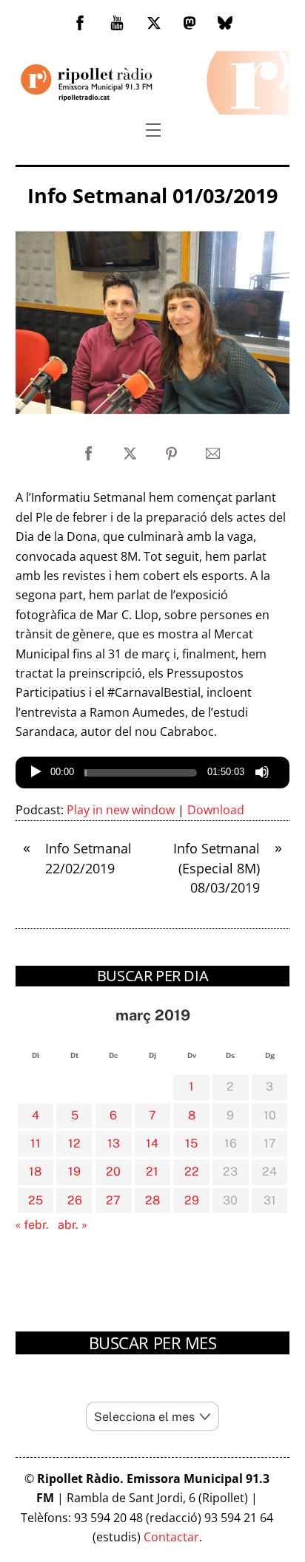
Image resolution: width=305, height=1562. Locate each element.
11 (35, 1143)
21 (152, 1171)
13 (113, 1143)
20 (113, 1171)
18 (35, 1171)
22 (191, 1171)
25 (35, 1200)
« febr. (32, 1225)
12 (74, 1143)
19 (74, 1171)
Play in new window (121, 810)
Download (215, 810)
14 (152, 1143)
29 (191, 1200)
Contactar (171, 1537)
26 (74, 1200)
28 (152, 1200)
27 (113, 1200)
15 (191, 1143)
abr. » (72, 1225)
